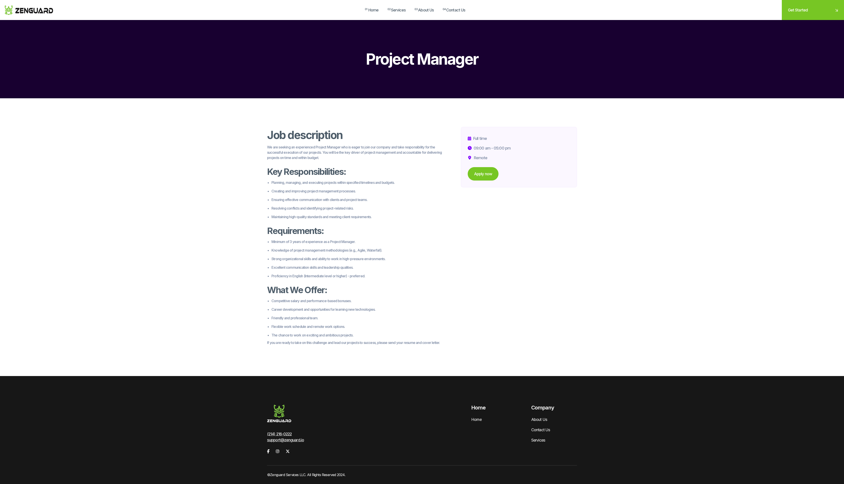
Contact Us (540, 429)
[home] (29, 10)
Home (476, 419)
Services (538, 440)
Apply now (483, 174)
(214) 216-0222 (279, 434)
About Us (539, 419)
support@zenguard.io (285, 440)
